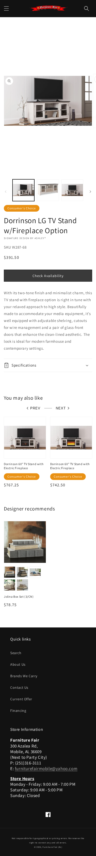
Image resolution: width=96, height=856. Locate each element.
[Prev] (5, 191)
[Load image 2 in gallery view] (48, 190)
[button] (6, 8)
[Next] (90, 191)
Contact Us (19, 687)
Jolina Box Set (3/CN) (19, 596)
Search (16, 653)
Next (61, 408)
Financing (18, 710)
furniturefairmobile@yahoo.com (46, 768)
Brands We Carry (23, 676)
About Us (18, 664)
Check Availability (48, 275)
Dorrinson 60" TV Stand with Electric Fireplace (23, 466)
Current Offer (21, 699)
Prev (35, 408)
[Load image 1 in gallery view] (23, 190)
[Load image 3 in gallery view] (72, 190)
